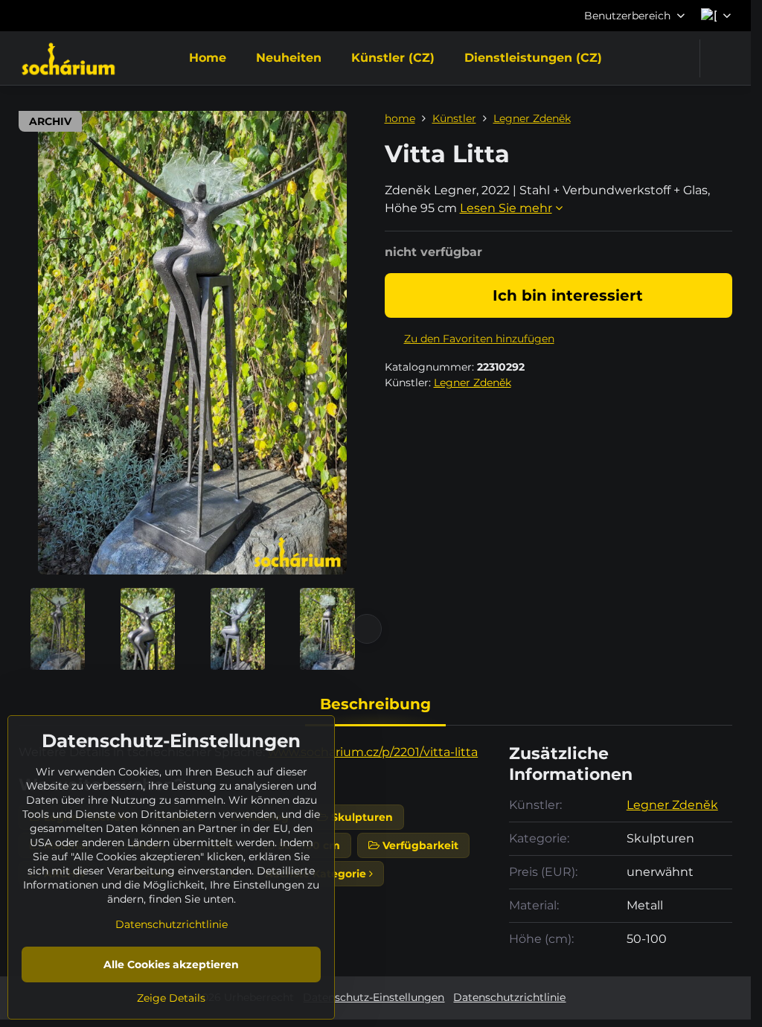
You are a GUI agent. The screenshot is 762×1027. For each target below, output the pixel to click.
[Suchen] (720, 58)
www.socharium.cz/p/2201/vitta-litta (373, 752)
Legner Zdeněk (472, 382)
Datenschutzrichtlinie (509, 997)
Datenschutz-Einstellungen (373, 997)
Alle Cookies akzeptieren (171, 964)
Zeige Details (171, 998)
